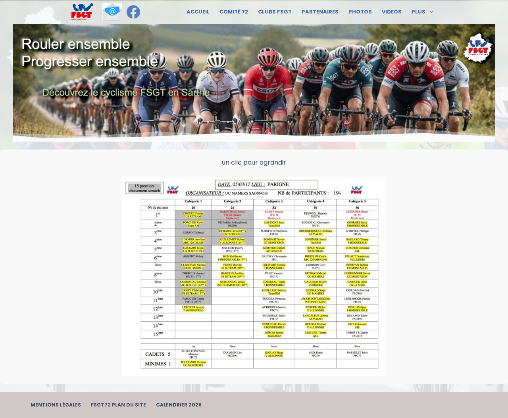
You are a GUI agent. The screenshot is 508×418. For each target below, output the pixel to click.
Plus (418, 11)
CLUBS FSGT (275, 11)
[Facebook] (133, 12)
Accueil (198, 11)
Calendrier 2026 (179, 405)
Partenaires (320, 11)
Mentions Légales (56, 405)
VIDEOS (392, 11)
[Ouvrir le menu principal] (82, 12)
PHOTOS (360, 11)
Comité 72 (233, 11)
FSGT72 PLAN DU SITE (118, 405)
